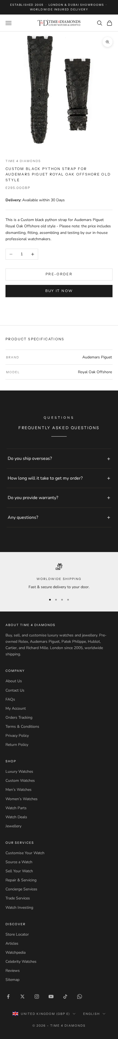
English (91, 1014)
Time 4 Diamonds (23, 161)
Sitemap (12, 979)
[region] (59, 576)
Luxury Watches (19, 771)
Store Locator (17, 934)
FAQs (10, 699)
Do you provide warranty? (33, 498)
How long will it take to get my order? (45, 478)
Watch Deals (16, 817)
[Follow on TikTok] (65, 996)
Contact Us (14, 690)
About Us (13, 681)
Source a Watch (18, 862)
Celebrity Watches (20, 961)
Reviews (12, 970)
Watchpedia (15, 952)
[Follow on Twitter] (22, 996)
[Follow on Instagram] (37, 996)
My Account (15, 708)
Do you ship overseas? (30, 458)
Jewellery (13, 826)
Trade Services (17, 898)
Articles (11, 943)
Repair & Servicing (20, 880)
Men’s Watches (18, 789)
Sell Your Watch (19, 871)
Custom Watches (20, 780)
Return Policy (16, 744)
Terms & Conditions (22, 726)
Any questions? (23, 517)
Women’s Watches (21, 799)
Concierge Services (21, 889)
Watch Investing (19, 907)
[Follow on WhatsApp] (79, 996)
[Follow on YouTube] (51, 996)
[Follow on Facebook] (8, 996)
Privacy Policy (17, 735)
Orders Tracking (18, 717)
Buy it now (59, 290)
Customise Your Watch (24, 853)
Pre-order (59, 274)
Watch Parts (16, 808)
